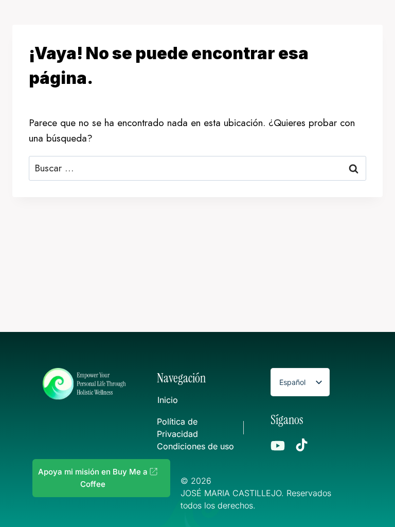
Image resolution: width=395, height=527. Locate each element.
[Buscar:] (197, 168)
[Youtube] (278, 445)
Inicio (167, 400)
